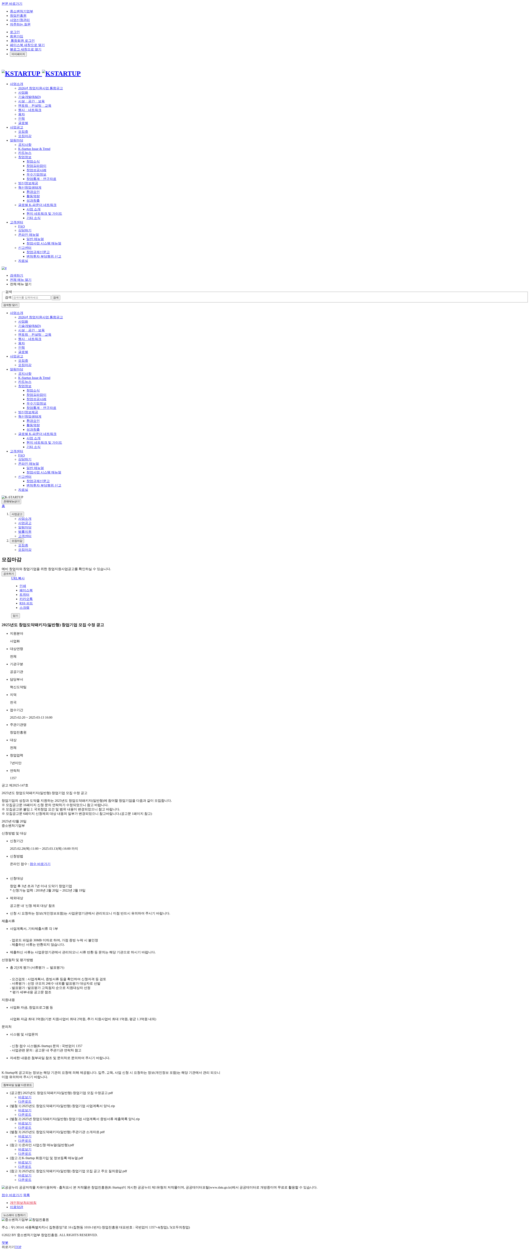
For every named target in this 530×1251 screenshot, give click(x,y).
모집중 (23, 131)
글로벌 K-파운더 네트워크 (37, 205)
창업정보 (24, 157)
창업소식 (33, 161)
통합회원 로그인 (22, 40)
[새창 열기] (4, 268)
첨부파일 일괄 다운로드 (17, 1085)
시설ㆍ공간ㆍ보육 (31, 101)
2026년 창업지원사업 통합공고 (40, 88)
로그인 (15, 32)
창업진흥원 (18, 15)
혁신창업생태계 (29, 187)
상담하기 (24, 230)
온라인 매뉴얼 (28, 234)
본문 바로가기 (12, 3)
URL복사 (18, 578)
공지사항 (24, 144)
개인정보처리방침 (23, 1202)
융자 (21, 114)
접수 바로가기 (40, 864)
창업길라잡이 (36, 166)
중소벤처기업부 (21, 11)
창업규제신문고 (38, 252)
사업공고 (16, 356)
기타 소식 (33, 218)
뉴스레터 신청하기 (14, 1215)
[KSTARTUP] (41, 73)
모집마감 (24, 136)
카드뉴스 (24, 153)
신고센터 (24, 247)
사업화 (23, 92)
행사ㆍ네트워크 (29, 110)
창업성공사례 (36, 170)
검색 (8, 297)
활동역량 (33, 196)
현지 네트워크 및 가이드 (44, 213)
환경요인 (33, 192)
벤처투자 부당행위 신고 (43, 256)
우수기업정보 (36, 174)
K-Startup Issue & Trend (34, 149)
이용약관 (16, 1207)
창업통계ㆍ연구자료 (41, 179)
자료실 (23, 260)
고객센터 (16, 451)
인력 (21, 118)
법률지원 (24, 531)
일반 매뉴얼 (35, 239)
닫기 (15, 615)
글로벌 (23, 123)
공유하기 (8, 573)
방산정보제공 (28, 183)
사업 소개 (33, 209)
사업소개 (16, 313)
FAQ (21, 226)
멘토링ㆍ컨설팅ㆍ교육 (34, 105)
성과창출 (33, 200)
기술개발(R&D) (29, 97)
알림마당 (16, 369)
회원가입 (16, 36)
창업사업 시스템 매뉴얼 (43, 243)
